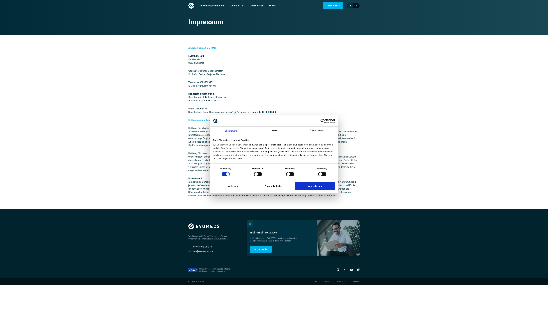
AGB (315, 282)
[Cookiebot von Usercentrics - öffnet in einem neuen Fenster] (322, 121)
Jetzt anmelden (260, 249)
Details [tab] (274, 130)
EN (356, 6)
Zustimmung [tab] (231, 131)
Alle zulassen (315, 186)
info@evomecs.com (203, 251)
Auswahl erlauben (274, 186)
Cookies (356, 282)
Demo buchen (333, 6)
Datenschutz (342, 282)
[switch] (258, 174)
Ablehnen (233, 186)
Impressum (327, 282)
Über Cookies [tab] (317, 130)
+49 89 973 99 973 (202, 246)
